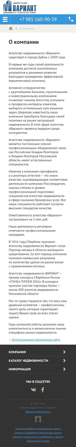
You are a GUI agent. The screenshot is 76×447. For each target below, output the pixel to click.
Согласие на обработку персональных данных (38, 432)
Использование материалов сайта (36, 339)
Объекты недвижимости (38, 411)
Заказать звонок (71, 19)
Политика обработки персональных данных (38, 428)
